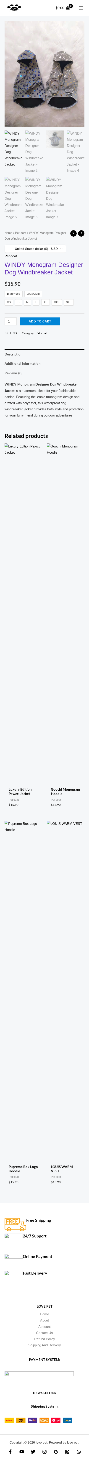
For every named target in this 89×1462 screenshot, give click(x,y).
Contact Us (44, 1333)
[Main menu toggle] (81, 8)
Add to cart (40, 321)
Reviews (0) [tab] (14, 373)
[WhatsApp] (78, 1451)
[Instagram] (44, 1451)
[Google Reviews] (56, 1451)
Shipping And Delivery (44, 1345)
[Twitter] (33, 1451)
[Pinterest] (67, 1451)
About (44, 1320)
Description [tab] (14, 354)
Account (44, 1327)
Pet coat (20, 233)
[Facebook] (10, 1451)
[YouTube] (21, 1451)
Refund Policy (44, 1339)
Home (8, 233)
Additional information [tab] (23, 364)
